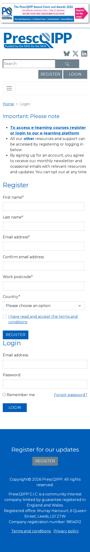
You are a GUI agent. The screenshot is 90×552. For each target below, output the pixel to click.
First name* (13, 197)
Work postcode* (18, 277)
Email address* (16, 237)
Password (12, 375)
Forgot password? (70, 395)
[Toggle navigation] (9, 88)
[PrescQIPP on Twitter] (75, 54)
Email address (15, 355)
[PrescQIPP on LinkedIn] (84, 54)
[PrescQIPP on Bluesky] (67, 54)
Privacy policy (66, 531)
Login (75, 74)
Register (50, 74)
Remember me (20, 395)
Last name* (13, 217)
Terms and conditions (31, 531)
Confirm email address (23, 257)
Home (8, 104)
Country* (11, 296)
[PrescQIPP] (37, 40)
